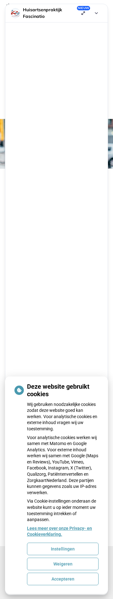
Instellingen (63, 548)
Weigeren (63, 563)
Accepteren (62, 578)
